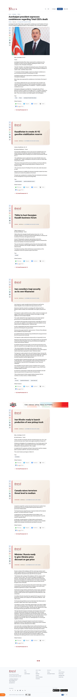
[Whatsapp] (10, 690)
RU (66, 694)
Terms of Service (61, 672)
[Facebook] (13, 690)
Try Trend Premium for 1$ (22, 109)
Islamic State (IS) (34, 380)
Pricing (48, 672)
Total (16, 97)
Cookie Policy (61, 677)
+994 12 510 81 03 (12, 681)
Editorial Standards (39, 677)
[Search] (45, 9)
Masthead (37, 673)
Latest (25, 672)
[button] (10, 28)
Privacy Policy (61, 673)
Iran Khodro (17, 456)
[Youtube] (18, 690)
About (37, 672)
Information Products (51, 673)
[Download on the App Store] (56, 690)
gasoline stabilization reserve (29, 181)
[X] (15, 690)
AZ (64, 694)
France (20, 97)
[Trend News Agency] (12, 671)
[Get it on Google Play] (64, 690)
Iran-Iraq (16, 380)
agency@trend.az (12, 682)
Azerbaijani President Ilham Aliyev (30, 97)
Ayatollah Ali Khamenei (24, 380)
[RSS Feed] (25, 690)
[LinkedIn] (23, 690)
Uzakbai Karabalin (18, 181)
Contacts (37, 675)
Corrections (38, 678)
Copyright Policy (61, 675)
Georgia (16, 255)
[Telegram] (20, 690)
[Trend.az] (13, 9)
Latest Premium (27, 673)
